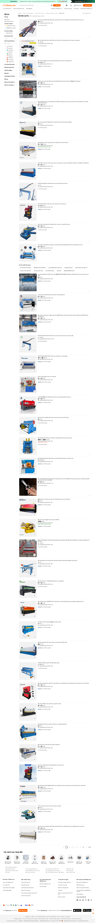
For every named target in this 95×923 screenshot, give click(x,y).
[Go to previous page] (63, 847)
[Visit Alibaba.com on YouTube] (88, 900)
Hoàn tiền (60, 890)
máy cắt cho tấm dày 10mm (25, 270)
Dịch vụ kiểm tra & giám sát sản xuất (29, 893)
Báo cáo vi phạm (61, 896)
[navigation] (11, 431)
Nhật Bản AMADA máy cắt (69, 270)
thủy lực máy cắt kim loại (11, 870)
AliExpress (27, 916)
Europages (67, 916)
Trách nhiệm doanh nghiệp (8, 887)
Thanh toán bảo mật (25, 882)
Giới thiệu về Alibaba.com (8, 879)
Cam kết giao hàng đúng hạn (27, 887)
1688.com (33, 916)
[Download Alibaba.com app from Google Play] (87, 910)
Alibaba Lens (8, 910)
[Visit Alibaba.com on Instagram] (86, 900)
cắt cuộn (7, 872)
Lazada (47, 916)
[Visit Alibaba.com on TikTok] (91, 900)
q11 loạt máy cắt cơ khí (38, 270)
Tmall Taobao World (41, 916)
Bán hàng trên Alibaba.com (82, 882)
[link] (93, 910)
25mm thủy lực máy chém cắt (81, 267)
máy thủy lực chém (10, 869)
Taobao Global (53, 916)
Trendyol (62, 916)
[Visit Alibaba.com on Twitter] (83, 900)
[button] (51, 5)
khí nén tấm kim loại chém (52, 869)
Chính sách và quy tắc (26, 895)
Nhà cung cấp (44, 25)
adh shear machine (30, 872)
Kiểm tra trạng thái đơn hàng (83, 887)
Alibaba (19, 13)
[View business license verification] (60, 921)
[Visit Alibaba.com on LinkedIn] (80, 900)
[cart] (71, 5)
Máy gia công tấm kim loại (51, 13)
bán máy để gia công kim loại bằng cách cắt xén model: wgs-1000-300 (55, 872)
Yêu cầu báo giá (43, 886)
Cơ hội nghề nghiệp (7, 890)
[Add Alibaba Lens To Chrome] (22, 910)
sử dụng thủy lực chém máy (53, 870)
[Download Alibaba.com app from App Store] (77, 910)
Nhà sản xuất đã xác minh (45, 883)
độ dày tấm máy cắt (68, 267)
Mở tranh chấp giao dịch (63, 887)
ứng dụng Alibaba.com (66, 910)
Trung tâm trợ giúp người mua (64, 882)
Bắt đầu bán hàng (80, 885)
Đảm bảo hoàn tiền (25, 885)
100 (83, 847)
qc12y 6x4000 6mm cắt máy (33, 870)
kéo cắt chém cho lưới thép (25, 267)
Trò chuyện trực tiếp (62, 885)
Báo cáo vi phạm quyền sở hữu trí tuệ (65, 893)
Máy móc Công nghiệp (28, 13)
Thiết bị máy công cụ (39, 13)
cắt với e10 (59, 270)
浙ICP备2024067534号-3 (83, 920)
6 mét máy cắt (69, 870)
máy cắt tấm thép (70, 872)
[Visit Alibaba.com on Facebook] (77, 900)
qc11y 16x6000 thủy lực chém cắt (55, 267)
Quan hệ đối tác (80, 894)
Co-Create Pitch (6, 885)
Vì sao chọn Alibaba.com (8, 882)
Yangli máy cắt (69, 869)
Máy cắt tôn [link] (61, 13)
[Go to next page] (86, 847)
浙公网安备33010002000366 (70, 920)
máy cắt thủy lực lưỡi (50, 270)
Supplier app (44, 910)
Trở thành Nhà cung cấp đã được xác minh (84, 891)
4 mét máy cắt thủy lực (31, 869)
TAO (58, 916)
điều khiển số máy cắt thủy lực (40, 267)
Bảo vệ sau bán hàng (25, 890)
